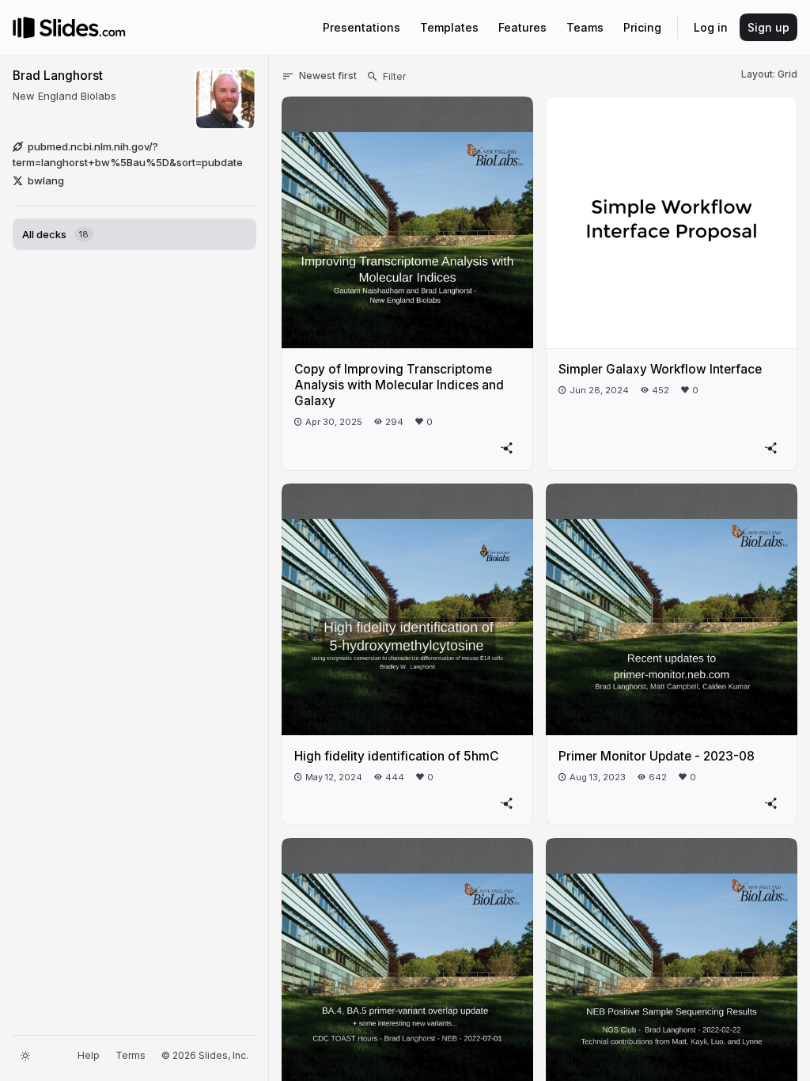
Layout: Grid (769, 74)
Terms (130, 1055)
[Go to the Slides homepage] (24, 28)
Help (89, 1055)
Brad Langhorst (58, 75)
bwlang (46, 180)
